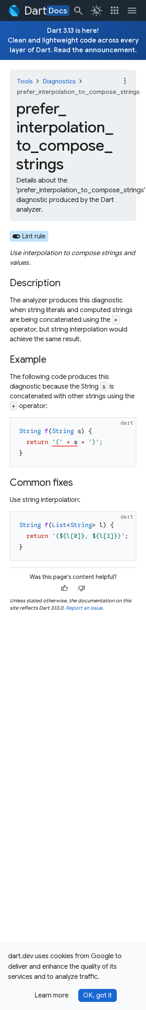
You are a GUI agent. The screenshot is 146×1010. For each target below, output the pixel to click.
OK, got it (97, 995)
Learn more (51, 995)
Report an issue (84, 608)
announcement (110, 50)
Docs (58, 10)
